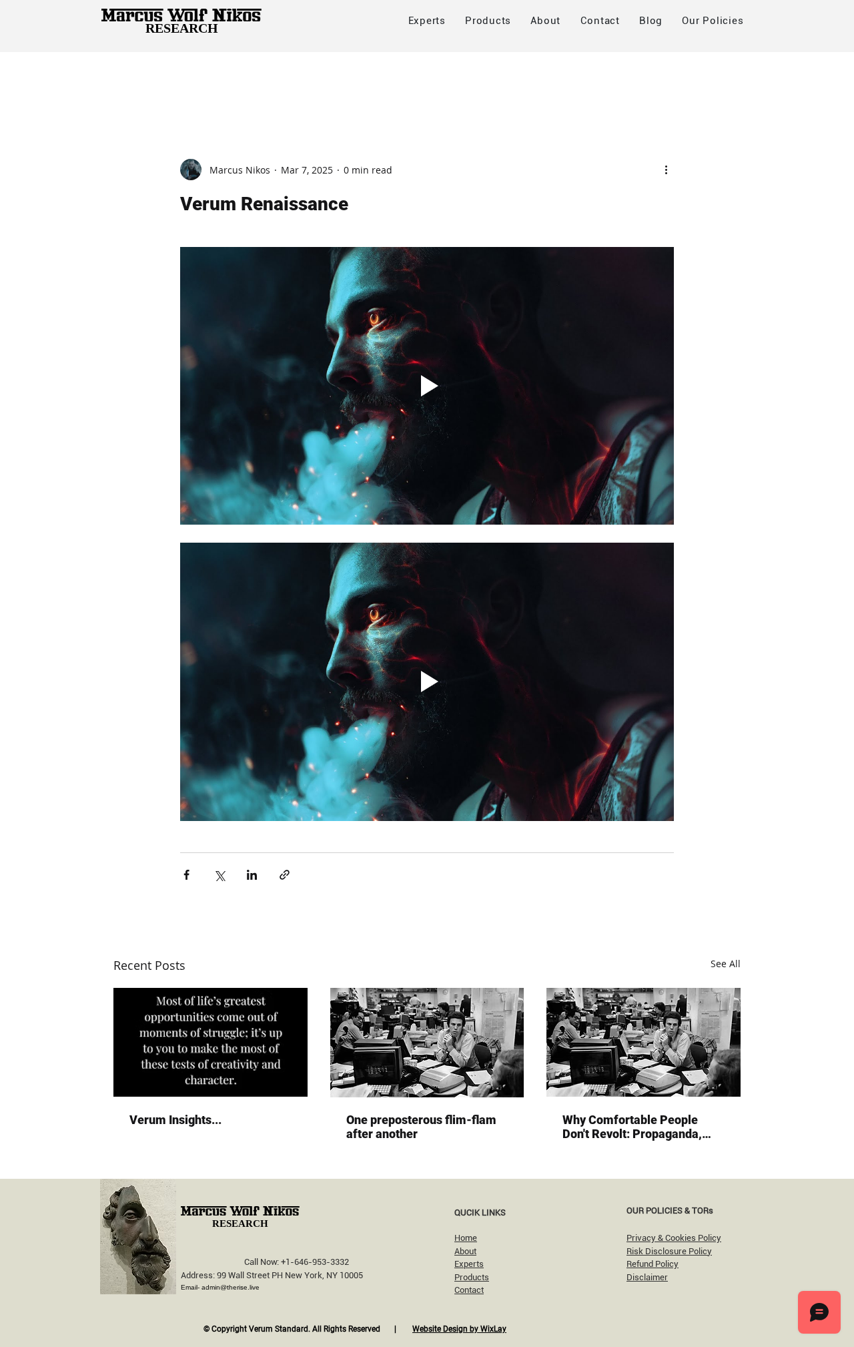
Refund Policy (652, 1264)
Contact (469, 1290)
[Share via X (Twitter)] (219, 874)
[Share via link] (284, 874)
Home (465, 1238)
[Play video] (427, 386)
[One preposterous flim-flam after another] (427, 1042)
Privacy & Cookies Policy (673, 1238)
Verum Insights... (175, 1120)
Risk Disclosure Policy (669, 1251)
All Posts (134, 78)
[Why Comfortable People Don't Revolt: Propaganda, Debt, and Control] (643, 1042)
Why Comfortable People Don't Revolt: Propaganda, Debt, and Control (632, 1127)
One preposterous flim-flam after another (421, 1127)
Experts (469, 1264)
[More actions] (666, 170)
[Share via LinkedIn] (252, 874)
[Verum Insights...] (210, 1042)
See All (726, 963)
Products (471, 1277)
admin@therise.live (230, 1287)
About (465, 1251)
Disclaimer (647, 1277)
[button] (713, 20)
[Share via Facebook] (186, 874)
